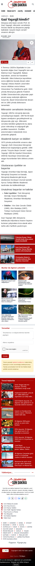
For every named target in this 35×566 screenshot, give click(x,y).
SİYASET (29, 523)
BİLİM (12, 16)
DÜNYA (22, 527)
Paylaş (6, 62)
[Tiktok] (22, 498)
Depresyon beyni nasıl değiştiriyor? (8, 281)
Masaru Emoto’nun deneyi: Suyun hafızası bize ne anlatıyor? (9, 300)
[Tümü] (32, 472)
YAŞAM (26, 531)
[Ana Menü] (2, 4)
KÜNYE (13, 535)
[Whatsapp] (25, 498)
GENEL (21, 523)
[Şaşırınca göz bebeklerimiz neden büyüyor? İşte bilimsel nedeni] (26, 275)
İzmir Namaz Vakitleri (10, 508)
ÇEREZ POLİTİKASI (23, 537)
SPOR (14, 525)
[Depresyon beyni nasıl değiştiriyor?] (9, 275)
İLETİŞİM (6, 535)
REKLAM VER (23, 535)
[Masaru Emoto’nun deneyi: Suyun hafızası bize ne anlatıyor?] (9, 293)
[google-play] (22, 543)
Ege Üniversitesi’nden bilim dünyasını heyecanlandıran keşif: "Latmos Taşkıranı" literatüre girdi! (25, 318)
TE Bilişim (22, 556)
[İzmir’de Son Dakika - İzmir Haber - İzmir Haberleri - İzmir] (17, 4)
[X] (12, 498)
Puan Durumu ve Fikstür (11, 512)
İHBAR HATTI (11, 11)
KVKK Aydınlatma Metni (10, 539)
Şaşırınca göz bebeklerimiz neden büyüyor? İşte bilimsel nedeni (25, 283)
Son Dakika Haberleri (10, 516)
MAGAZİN (19, 529)
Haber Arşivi (7, 518)
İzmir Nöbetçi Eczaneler (11, 504)
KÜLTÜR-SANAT (8, 529)
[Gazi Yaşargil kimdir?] (17, 49)
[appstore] (12, 543)
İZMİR (3, 11)
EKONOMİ (28, 11)
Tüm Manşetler (8, 514)
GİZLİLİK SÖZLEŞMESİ (21, 533)
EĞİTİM (29, 527)
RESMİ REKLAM (8, 531)
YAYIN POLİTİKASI (8, 537)
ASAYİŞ (20, 11)
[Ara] (33, 4)
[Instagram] (15, 498)
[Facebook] (9, 498)
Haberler (4, 16)
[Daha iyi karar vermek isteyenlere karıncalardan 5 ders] (26, 293)
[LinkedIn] (19, 498)
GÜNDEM (13, 523)
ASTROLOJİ (6, 527)
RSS (6, 550)
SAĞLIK (18, 531)
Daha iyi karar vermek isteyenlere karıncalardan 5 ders (24, 300)
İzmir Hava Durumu (9, 506)
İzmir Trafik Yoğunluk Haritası (12, 510)
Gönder (5, 356)
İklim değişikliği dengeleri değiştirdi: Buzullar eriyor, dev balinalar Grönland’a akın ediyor (8, 318)
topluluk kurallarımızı (18, 362)
